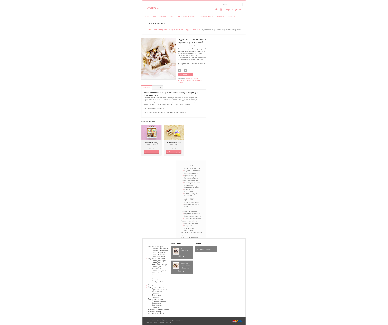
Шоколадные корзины (192, 216)
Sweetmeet (153, 7)
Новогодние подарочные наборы (192, 186)
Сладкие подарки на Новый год (191, 205)
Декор (172, 16)
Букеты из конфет (191, 175)
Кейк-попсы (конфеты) (189, 237)
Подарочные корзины (192, 171)
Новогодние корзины (192, 183)
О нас (147, 16)
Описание (146, 87)
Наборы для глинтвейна (188, 190)
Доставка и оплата (206, 16)
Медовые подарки (191, 223)
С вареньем (188, 226)
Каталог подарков (159, 16)
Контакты (231, 16)
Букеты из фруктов (191, 173)
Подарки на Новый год (189, 180)
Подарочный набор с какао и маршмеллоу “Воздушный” (185, 266)
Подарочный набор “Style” (184, 249)
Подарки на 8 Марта (176, 30)
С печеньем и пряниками (189, 199)
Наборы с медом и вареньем (191, 194)
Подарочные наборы (192, 30)
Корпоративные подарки (187, 16)
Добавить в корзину (185, 74)
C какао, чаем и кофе (192, 202)
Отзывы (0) (157, 87)
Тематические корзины (192, 218)
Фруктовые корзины (192, 214)
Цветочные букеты (191, 178)
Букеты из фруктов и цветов (191, 232)
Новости (220, 16)
